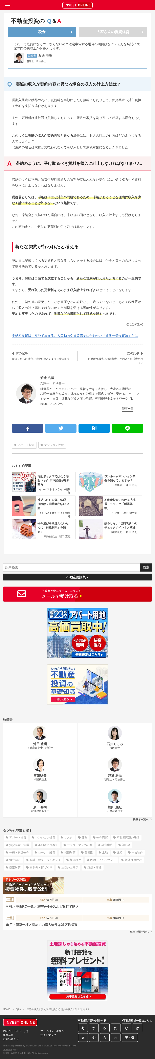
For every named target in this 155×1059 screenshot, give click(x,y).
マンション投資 (54, 445)
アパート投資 (26, 445)
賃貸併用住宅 (133, 860)
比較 (120, 852)
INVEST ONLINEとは (15, 1031)
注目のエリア (69, 867)
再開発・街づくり (41, 867)
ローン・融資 (46, 852)
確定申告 (107, 845)
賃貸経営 (113, 32)
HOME (6, 1009)
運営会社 (8, 1035)
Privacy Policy (59, 1046)
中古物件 (137, 852)
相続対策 (69, 852)
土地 (105, 852)
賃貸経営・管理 (19, 845)
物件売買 (102, 837)
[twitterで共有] (60, 428)
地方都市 (15, 860)
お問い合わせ (11, 1039)
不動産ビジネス (48, 845)
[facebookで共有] (27, 428)
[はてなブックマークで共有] (94, 428)
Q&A (18, 1009)
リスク (68, 837)
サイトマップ (48, 1035)
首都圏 (89, 852)
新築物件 (75, 860)
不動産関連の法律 (128, 837)
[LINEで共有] (127, 428)
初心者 (126, 845)
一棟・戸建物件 (19, 852)
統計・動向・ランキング (45, 860)
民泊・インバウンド (103, 860)
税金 (42, 32)
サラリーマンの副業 (79, 845)
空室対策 (15, 867)
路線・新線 (94, 867)
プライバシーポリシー (53, 1031)
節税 (84, 837)
